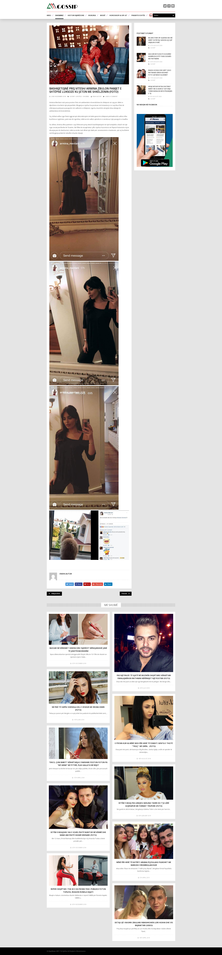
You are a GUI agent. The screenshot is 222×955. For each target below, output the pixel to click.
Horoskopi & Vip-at (118, 15)
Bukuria (92, 15)
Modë (102, 15)
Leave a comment (111, 96)
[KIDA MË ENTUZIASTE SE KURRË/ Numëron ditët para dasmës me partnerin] (141, 57)
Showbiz (59, 15)
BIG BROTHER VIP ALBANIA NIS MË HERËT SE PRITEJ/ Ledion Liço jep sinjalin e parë (160, 40)
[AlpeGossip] (62, 6)
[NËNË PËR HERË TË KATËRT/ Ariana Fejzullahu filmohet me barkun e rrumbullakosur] (143, 841)
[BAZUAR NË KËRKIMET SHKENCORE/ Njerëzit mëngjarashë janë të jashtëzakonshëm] (78, 629)
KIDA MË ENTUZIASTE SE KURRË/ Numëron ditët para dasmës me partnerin (159, 56)
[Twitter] (165, 6)
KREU (49, 15)
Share (79, 584)
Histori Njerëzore (76, 15)
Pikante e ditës (138, 15)
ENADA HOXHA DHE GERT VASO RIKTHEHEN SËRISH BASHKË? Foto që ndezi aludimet (159, 72)
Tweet (70, 584)
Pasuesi (124, 593)
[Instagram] (173, 6)
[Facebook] (169, 6)
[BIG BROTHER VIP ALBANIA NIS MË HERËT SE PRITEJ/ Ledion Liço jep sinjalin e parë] (141, 41)
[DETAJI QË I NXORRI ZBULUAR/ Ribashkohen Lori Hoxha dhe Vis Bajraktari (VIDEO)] (143, 902)
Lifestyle (79, 96)
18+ (150, 15)
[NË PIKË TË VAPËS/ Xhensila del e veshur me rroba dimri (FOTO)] (78, 687)
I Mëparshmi (55, 593)
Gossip (72, 96)
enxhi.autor (96, 96)
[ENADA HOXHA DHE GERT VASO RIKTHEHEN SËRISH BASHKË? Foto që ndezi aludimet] (141, 73)
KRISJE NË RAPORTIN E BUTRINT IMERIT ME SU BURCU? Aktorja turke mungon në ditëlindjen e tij (160, 90)
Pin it (88, 584)
